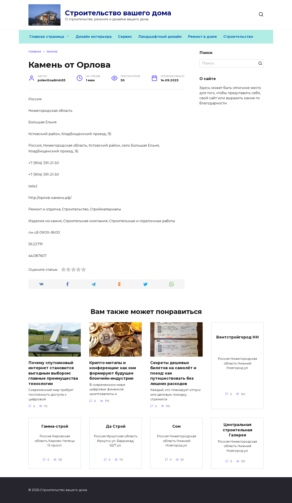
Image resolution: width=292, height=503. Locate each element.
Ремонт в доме (202, 37)
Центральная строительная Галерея (237, 429)
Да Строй (115, 426)
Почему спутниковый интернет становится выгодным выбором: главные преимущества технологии (53, 373)
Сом (176, 426)
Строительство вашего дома (118, 13)
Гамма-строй (54, 426)
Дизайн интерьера (94, 37)
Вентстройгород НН (237, 337)
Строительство (238, 37)
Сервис (125, 37)
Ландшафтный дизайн (160, 37)
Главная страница (46, 37)
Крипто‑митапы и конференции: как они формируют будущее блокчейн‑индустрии (112, 370)
